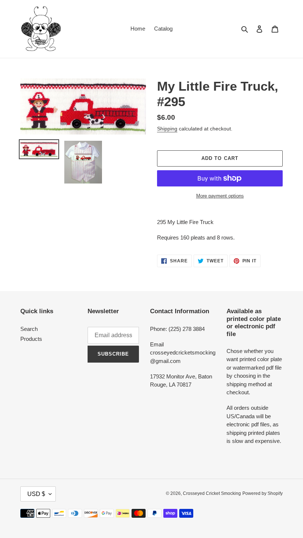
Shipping (167, 129)
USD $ (36, 494)
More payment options (220, 196)
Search (29, 329)
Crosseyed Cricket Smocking (212, 493)
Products (31, 339)
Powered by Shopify (262, 493)
